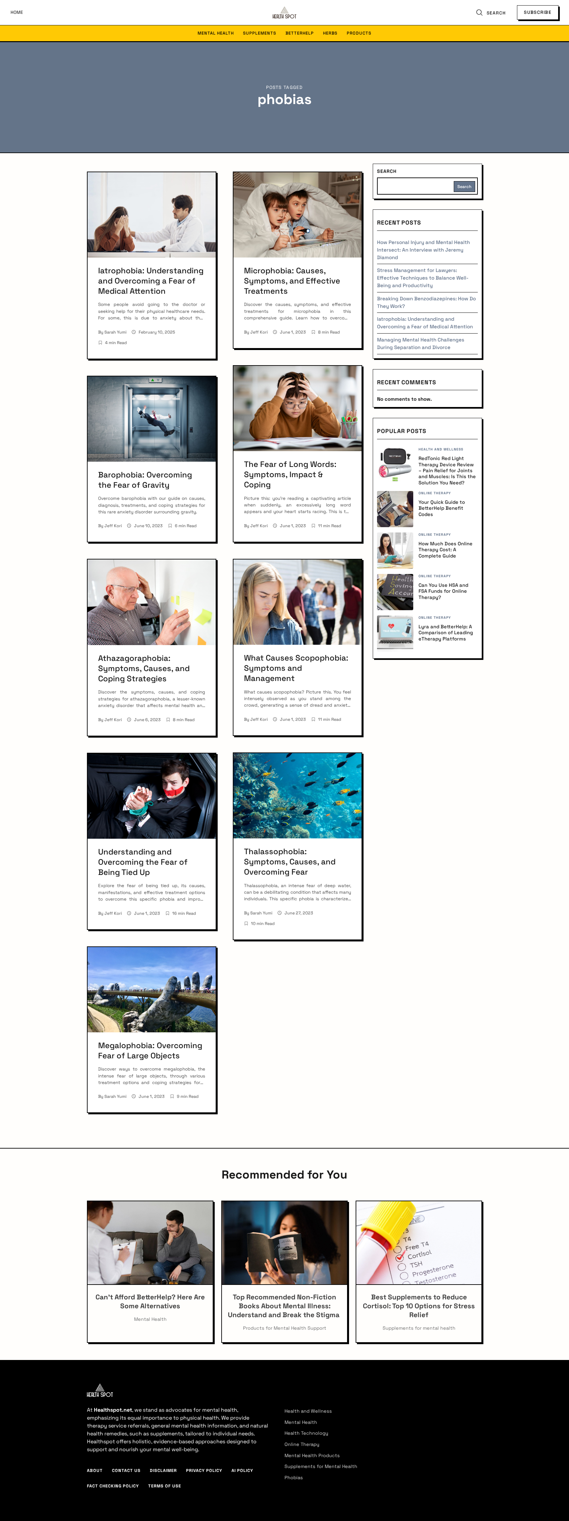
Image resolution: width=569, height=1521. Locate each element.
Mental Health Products (312, 1455)
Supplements (259, 33)
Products (359, 33)
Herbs (330, 33)
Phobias (293, 1477)
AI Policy (242, 1470)
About (95, 1470)
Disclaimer (163, 1470)
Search (386, 171)
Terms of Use (164, 1486)
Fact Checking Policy (113, 1486)
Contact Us (126, 1470)
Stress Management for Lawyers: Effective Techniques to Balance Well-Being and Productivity (423, 277)
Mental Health (216, 33)
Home (17, 12)
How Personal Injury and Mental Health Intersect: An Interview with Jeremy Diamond (423, 249)
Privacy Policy (204, 1470)
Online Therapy (301, 1444)
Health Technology (306, 1433)
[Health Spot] (284, 12)
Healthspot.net (113, 1409)
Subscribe (538, 12)
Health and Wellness (308, 1411)
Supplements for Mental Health (320, 1466)
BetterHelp (299, 33)
